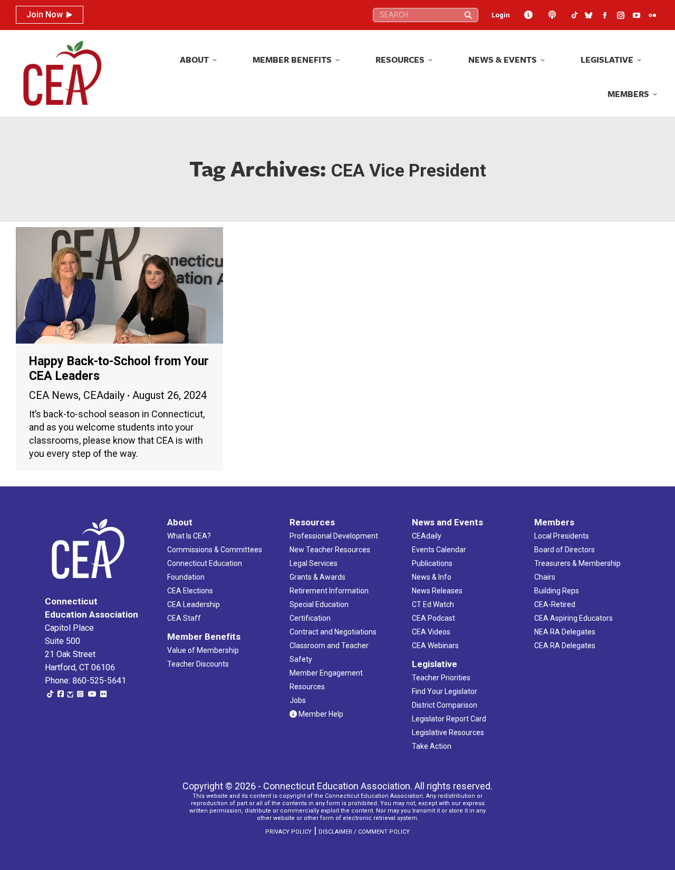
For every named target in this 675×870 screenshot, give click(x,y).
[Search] (468, 15)
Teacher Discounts (198, 664)
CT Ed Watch (433, 604)
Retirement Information (329, 590)
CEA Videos (431, 632)
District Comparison (444, 705)
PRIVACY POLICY (288, 831)
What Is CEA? (189, 536)
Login (500, 15)
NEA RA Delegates (564, 632)
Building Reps (556, 590)
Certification (310, 618)
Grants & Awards (317, 577)
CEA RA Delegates (564, 645)
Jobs (298, 700)
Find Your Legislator (444, 691)
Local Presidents (561, 536)
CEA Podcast (433, 618)
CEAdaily (103, 395)
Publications (432, 563)
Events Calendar (439, 549)
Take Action (431, 746)
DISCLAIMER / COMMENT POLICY (364, 831)
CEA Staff (184, 618)
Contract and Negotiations (333, 632)
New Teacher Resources (330, 549)
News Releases (437, 590)
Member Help (320, 714)
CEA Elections (190, 590)
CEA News (54, 395)
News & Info (431, 577)
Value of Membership (203, 650)
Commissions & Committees (214, 549)
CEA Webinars (435, 645)
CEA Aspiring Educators (573, 618)
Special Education (319, 604)
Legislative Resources (448, 732)
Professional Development (334, 536)
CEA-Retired (554, 604)
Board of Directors (564, 549)
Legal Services (314, 563)
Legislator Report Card (449, 719)
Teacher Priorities (441, 677)
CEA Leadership (193, 604)
